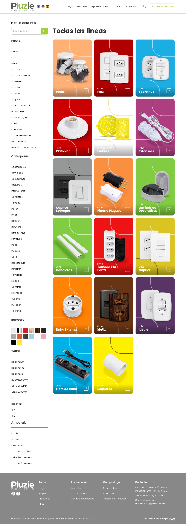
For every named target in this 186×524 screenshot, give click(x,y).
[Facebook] (18, 494)
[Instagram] (13, 494)
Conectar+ (77, 488)
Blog (41, 504)
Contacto (108, 493)
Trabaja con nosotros (114, 498)
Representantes (111, 488)
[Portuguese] (38, 6)
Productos (44, 498)
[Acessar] (86, 90)
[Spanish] (47, 6)
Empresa (43, 493)
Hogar (42, 488)
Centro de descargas (82, 498)
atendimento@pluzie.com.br (150, 503)
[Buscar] (13, 330)
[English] (43, 6)
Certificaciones (79, 493)
